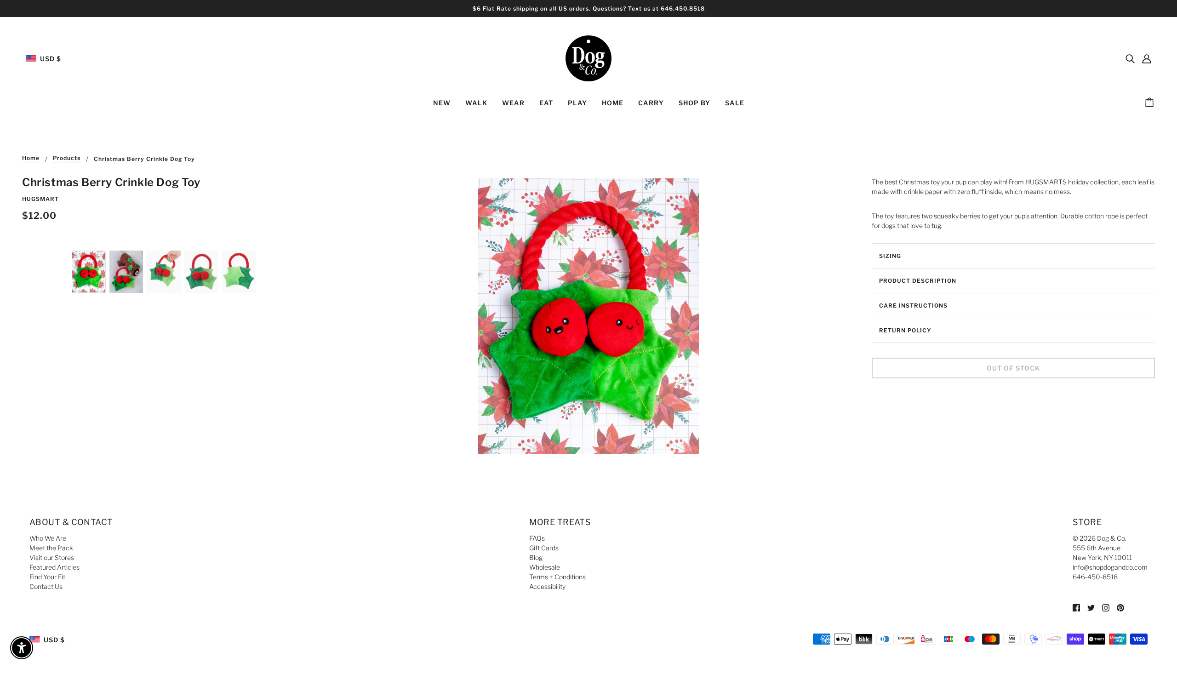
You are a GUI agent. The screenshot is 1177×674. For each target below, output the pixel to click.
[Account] (1146, 58)
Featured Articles (54, 567)
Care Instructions (913, 305)
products (66, 158)
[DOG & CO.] (588, 58)
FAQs (537, 538)
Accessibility (547, 586)
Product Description (917, 280)
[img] (1130, 58)
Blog (536, 557)
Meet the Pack (51, 548)
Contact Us (46, 586)
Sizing (890, 255)
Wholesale (544, 567)
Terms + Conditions (557, 577)
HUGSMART (40, 198)
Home (31, 158)
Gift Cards (544, 548)
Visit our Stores (51, 557)
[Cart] (1150, 103)
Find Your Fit (47, 577)
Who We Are (47, 538)
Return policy (905, 330)
